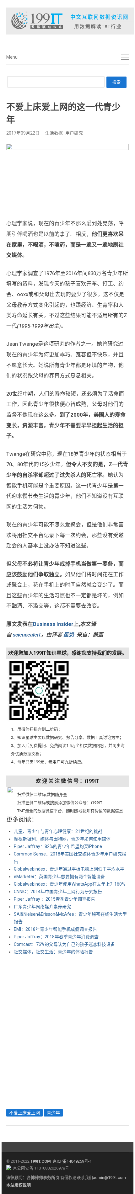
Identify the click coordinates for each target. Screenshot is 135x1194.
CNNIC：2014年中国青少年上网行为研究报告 (58, 891)
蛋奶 (68, 635)
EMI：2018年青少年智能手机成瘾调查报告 (55, 929)
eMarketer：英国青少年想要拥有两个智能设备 (59, 876)
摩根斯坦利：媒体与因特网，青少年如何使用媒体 (62, 838)
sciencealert (27, 635)
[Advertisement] (67, 1030)
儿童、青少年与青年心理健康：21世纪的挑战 (58, 831)
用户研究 (74, 133)
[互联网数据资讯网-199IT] (67, 21)
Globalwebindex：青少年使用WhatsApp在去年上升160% (69, 884)
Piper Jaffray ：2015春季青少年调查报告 (54, 899)
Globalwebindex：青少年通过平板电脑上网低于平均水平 (69, 869)
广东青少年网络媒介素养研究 (42, 906)
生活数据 (54, 133)
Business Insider (53, 624)
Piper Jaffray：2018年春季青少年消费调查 (56, 936)
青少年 (53, 1112)
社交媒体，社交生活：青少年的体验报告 (53, 951)
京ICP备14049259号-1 (72, 1161)
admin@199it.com (109, 1177)
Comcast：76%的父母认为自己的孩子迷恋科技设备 (64, 944)
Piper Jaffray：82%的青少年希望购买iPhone (58, 846)
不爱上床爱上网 (24, 1112)
